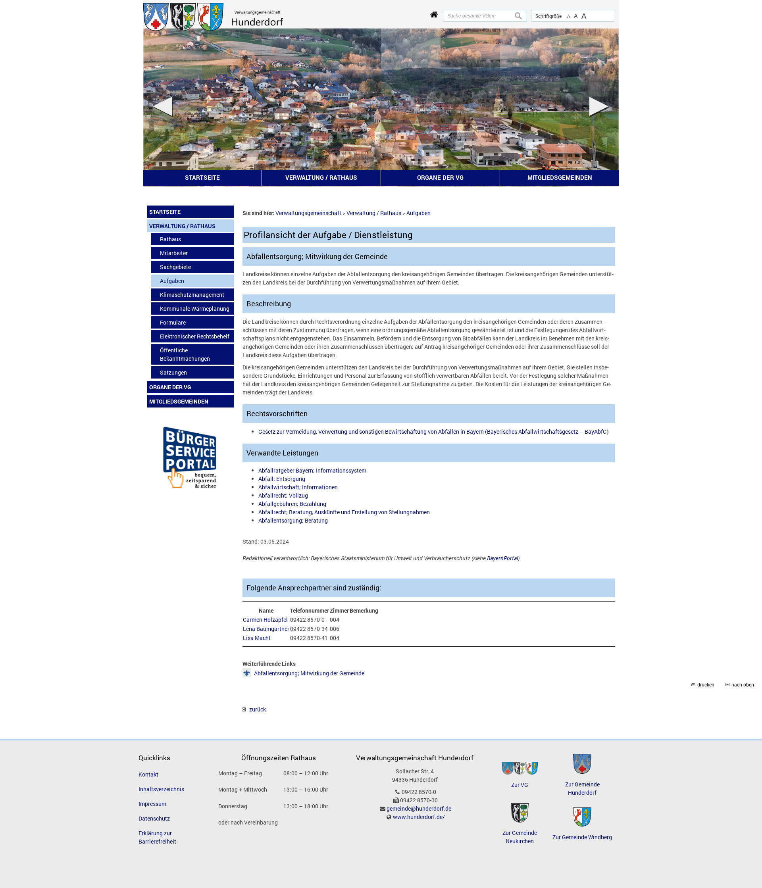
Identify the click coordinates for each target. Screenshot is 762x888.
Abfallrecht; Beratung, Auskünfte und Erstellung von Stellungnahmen (344, 512)
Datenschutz (154, 818)
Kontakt (148, 774)
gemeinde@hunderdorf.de (419, 808)
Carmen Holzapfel (265, 619)
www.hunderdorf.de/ (419, 817)
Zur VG (519, 784)
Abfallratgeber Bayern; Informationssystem (312, 470)
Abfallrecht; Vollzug (283, 495)
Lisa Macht (257, 638)
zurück (256, 709)
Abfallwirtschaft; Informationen (298, 487)
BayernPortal (502, 558)
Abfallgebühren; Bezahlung (292, 503)
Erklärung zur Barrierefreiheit (157, 837)
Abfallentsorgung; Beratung (293, 520)
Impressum (152, 803)
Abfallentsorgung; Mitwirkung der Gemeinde (309, 673)
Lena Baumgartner (266, 628)
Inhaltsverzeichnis (161, 789)
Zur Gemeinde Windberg (582, 837)
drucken (705, 685)
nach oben (742, 685)
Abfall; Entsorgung (281, 478)
